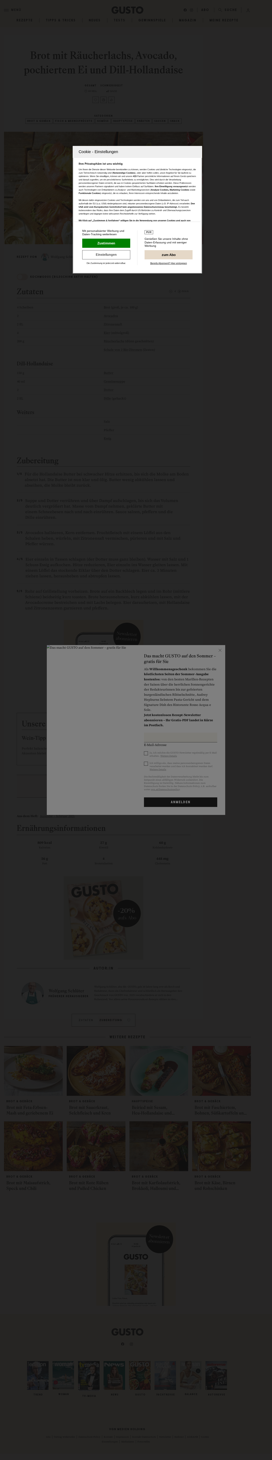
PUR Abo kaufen (169, 254)
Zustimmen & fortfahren (106, 243)
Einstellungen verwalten (106, 254)
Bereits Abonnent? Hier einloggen (168, 263)
